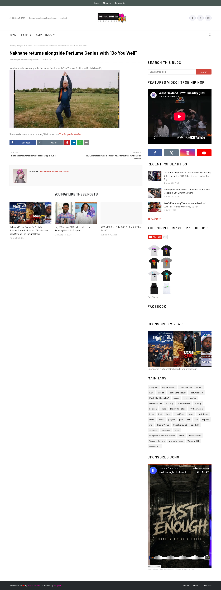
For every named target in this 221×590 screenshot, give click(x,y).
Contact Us (120, 3)
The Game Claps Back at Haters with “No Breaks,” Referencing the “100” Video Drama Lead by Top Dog (188, 176)
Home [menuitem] (12, 34)
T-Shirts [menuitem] (26, 34)
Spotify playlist (180, 425)
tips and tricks (195, 435)
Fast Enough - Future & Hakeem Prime (179, 569)
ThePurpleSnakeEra (70, 134)
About (195, 585)
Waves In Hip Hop (157, 441)
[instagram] (208, 18)
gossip (177, 398)
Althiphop (153, 387)
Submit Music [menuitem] (44, 34)
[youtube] (204, 152)
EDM (151, 392)
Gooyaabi (58, 585)
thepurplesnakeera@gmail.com (42, 18)
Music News (203, 414)
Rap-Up (205, 419)
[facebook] (192, 18)
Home (96, 3)
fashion (161, 392)
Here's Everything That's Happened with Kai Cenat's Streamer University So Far (185, 205)
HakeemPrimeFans (155, 569)
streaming (166, 430)
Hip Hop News (184, 403)
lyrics (191, 414)
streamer (153, 430)
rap (196, 419)
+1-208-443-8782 (17, 18)
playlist (171, 419)
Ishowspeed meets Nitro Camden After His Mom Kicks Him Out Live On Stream (187, 191)
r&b (188, 419)
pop (181, 419)
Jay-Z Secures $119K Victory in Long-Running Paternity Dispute (73, 229)
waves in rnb (154, 446)
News (151, 419)
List (160, 414)
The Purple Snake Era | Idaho (24, 59)
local (168, 414)
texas (177, 430)
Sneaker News (163, 425)
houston (153, 408)
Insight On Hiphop (24, 45)
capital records (169, 387)
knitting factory (196, 408)
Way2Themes (34, 585)
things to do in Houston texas (162, 435)
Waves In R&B (194, 441)
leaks (151, 414)
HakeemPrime (155, 403)
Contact (63, 18)
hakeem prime (190, 398)
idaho (163, 408)
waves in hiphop (176, 441)
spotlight (195, 425)
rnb (150, 425)
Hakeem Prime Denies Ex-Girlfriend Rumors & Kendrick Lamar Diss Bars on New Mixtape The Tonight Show (28, 230)
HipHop (198, 403)
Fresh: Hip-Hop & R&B (159, 398)
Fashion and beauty (177, 392)
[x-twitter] (200, 18)
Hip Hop (169, 403)
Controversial (186, 387)
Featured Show (196, 392)
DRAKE (199, 387)
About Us (107, 3)
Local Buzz (179, 414)
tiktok (181, 435)
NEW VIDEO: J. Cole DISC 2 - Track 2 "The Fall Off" (120, 229)
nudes (161, 419)
